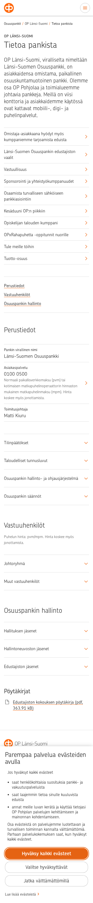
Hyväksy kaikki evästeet (46, 853)
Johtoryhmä (14, 563)
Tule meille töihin (19, 246)
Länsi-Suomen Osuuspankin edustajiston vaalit (39, 154)
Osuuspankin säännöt (22, 496)
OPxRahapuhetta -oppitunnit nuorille (36, 234)
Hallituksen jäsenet (20, 630)
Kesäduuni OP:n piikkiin (24, 210)
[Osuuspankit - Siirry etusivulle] (9, 8)
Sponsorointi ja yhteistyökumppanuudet (39, 181)
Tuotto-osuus (15, 258)
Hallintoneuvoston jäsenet (26, 648)
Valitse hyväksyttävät (46, 867)
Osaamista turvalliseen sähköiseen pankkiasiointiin (33, 196)
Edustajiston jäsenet (21, 666)
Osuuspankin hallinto (22, 303)
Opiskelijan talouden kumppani (31, 222)
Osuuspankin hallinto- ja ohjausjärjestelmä (41, 478)
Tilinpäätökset (16, 442)
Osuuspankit (12, 24)
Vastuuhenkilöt (17, 294)
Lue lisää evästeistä (20, 894)
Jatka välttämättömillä (46, 881)
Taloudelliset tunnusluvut (25, 460)
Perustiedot (14, 285)
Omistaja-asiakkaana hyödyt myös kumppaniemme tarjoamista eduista (35, 136)
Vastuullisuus (15, 169)
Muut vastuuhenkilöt (21, 581)
